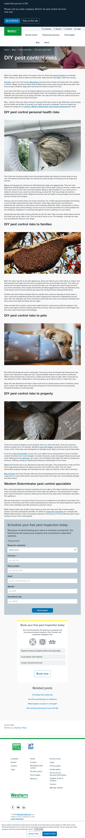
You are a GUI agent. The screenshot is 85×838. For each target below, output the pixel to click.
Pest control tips (25, 50)
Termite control (36, 771)
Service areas (55, 759)
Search (58, 29)
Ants (25, 86)
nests (47, 185)
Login (78, 29)
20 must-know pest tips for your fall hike (42, 708)
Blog (14, 50)
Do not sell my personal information (58, 774)
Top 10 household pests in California (42, 699)
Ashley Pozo (21, 727)
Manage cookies (56, 788)
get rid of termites (20, 454)
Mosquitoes (34, 82)
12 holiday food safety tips (42, 695)
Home (6, 50)
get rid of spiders (47, 447)
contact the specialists (54, 512)
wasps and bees (59, 75)
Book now (42, 673)
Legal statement (17, 819)
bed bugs (26, 458)
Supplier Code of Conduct (56, 779)
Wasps (6, 185)
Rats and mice (9, 474)
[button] (42, 67)
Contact (69, 29)
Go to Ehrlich (12, 20)
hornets (16, 185)
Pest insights (35, 775)
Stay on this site (30, 20)
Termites (7, 82)
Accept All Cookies (50, 834)
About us (33, 778)
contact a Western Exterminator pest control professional (46, 107)
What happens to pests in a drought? (42, 704)
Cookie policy (55, 769)
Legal (52, 762)
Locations (47, 29)
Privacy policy (55, 766)
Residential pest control (36, 767)
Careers (53, 784)
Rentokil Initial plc (24, 814)
